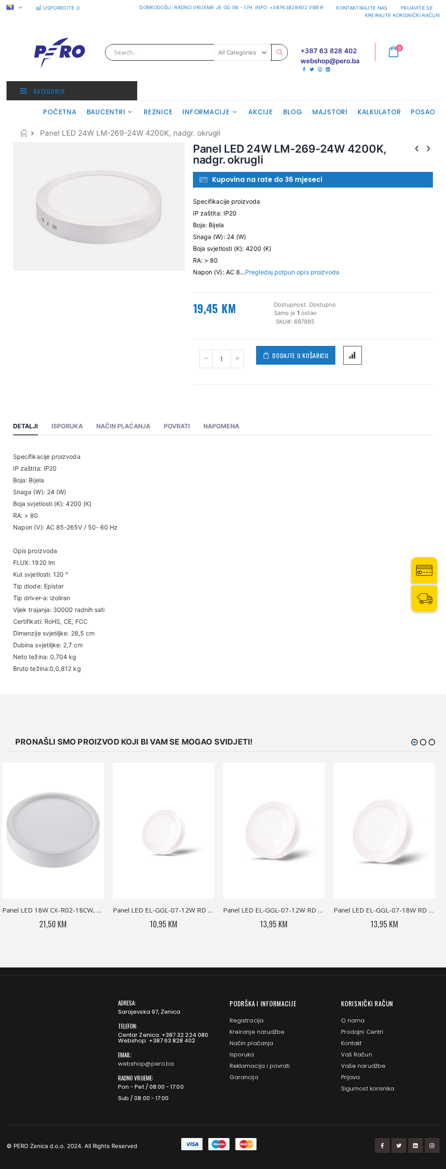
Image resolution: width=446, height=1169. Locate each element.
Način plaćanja (251, 1043)
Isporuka (242, 1054)
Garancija (244, 1077)
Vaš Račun (356, 1054)
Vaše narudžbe (363, 1066)
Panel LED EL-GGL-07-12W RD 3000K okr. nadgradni (274, 910)
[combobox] (196, 52)
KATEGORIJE (48, 91)
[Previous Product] (417, 148)
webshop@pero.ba (146, 1064)
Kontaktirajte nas (362, 8)
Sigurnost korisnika (367, 1088)
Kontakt (351, 1043)
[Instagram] (320, 69)
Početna (23, 132)
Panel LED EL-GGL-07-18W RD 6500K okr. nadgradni (385, 910)
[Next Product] (428, 148)
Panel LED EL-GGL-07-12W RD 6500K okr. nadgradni (164, 910)
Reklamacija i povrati (260, 1066)
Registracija (247, 1020)
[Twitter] (311, 69)
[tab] (32, 427)
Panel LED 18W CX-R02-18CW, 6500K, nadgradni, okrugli (53, 910)
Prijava (350, 1077)
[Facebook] (304, 69)
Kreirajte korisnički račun (402, 15)
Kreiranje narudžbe (257, 1032)
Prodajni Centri (362, 1032)
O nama (353, 1020)
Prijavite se (417, 8)
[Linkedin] (327, 69)
